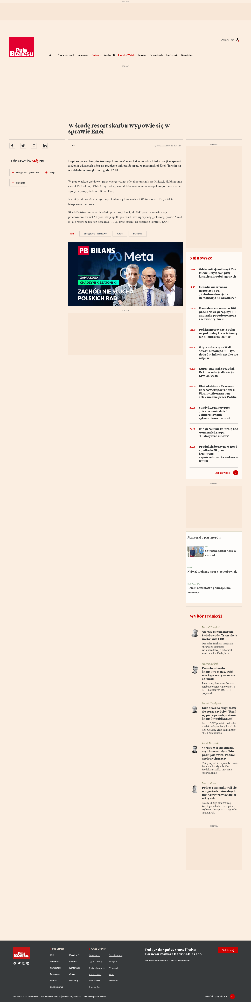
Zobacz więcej (222, 472)
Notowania (83, 55)
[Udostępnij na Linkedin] (45, 145)
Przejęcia (137, 233)
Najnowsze (201, 258)
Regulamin (55, 974)
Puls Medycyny (115, 955)
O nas (72, 974)
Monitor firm (95, 987)
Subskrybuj (228, 950)
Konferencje (172, 55)
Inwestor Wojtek (126, 55)
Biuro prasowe (56, 987)
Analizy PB (109, 55)
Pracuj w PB (74, 955)
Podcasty (96, 55)
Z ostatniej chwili (66, 55)
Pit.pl (111, 974)
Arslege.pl (113, 961)
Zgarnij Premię (95, 961)
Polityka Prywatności (71, 996)
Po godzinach (156, 55)
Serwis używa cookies (50, 996)
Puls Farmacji (95, 980)
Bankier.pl (113, 980)
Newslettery (187, 55)
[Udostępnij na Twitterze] (23, 145)
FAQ (52, 955)
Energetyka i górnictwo (95, 233)
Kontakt (53, 980)
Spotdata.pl (94, 955)
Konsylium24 (95, 974)
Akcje (120, 233)
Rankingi (142, 55)
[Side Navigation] (41, 55)
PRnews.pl (113, 968)
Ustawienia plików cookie (94, 996)
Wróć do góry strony (216, 996)
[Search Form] (50, 55)
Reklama (73, 961)
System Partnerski (97, 968)
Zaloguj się (227, 39)
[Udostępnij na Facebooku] (12, 145)
